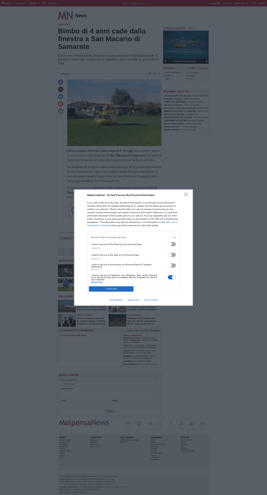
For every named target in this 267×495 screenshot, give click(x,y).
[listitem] (133, 237)
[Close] (187, 195)
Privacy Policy (151, 300)
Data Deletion (116, 300)
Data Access (133, 300)
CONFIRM (111, 289)
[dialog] (133, 247)
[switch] (172, 244)
